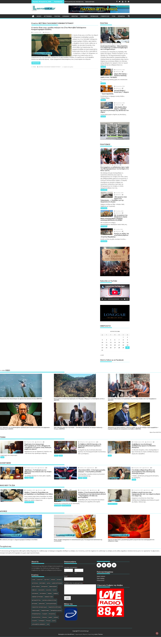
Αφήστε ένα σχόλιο (68, 67)
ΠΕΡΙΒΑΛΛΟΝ (94, 16)
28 (119, 347)
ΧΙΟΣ (48, 624)
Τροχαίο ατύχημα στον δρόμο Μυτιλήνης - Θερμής (90, 1)
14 (119, 342)
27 (115, 347)
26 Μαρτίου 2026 (83, 442)
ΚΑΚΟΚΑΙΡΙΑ (41, 590)
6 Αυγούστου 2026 (106, 44)
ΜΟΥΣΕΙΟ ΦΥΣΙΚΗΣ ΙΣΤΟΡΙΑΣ (49, 600)
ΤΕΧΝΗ (34, 67)
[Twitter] (109, 565)
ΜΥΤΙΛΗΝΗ (34, 603)
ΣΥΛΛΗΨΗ (34, 620)
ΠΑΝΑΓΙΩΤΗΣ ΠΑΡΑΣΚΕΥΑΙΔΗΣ (39, 607)
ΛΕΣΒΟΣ (39, 16)
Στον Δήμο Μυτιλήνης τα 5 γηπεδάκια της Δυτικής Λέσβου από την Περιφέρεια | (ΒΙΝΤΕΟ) (132, 399)
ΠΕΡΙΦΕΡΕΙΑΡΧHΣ (36, 614)
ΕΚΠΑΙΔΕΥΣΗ (44, 586)
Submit (67, 598)
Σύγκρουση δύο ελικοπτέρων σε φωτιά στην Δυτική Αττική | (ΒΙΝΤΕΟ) (21, 398)
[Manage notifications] (157, 633)
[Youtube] (114, 565)
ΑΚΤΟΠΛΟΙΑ (35, 583)
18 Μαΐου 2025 (83, 467)
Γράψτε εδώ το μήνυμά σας (74, 583)
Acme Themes (98, 634)
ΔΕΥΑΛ (48, 583)
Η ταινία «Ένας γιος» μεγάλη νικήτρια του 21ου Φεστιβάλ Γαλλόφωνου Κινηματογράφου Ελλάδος (58, 28)
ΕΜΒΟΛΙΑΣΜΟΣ (53, 586)
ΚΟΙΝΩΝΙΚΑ (66, 16)
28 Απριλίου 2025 (137, 467)
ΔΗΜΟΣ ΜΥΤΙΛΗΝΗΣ (57, 583)
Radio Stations (101, 576)
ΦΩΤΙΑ (54, 620)
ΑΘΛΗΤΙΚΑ (75, 16)
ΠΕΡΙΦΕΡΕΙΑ (121, 16)
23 (127, 345)
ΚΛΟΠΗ (55, 590)
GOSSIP (26, 477)
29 (123, 347)
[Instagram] (104, 565)
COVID (33, 579)
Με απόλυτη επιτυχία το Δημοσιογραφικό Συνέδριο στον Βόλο (18, 539)
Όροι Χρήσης (100, 578)
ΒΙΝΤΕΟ (56, 455)
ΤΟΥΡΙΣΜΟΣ (41, 620)
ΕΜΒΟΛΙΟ (34, 590)
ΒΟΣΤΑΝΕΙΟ (42, 583)
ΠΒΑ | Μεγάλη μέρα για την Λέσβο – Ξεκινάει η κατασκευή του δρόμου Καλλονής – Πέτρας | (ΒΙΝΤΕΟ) (78, 428)
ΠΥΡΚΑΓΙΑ (44, 617)
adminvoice (47, 32)
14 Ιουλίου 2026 (119, 211)
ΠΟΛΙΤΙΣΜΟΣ (84, 16)
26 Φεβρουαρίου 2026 (31, 467)
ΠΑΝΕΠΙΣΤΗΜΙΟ (45, 610)
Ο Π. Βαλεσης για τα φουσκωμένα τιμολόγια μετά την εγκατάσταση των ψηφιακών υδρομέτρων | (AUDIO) (25, 428)
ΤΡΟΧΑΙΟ (48, 620)
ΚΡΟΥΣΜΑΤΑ (43, 593)
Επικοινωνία (100, 580)
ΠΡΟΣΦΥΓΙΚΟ (52, 614)
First (65, 573)
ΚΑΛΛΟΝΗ (48, 590)
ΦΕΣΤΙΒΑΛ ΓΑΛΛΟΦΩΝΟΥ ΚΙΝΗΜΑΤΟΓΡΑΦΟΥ (50, 67)
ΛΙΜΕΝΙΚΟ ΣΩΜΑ (49, 597)
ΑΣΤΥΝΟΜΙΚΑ (48, 16)
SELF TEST (46, 579)
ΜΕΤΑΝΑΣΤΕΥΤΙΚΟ (36, 600)
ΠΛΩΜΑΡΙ (44, 614)
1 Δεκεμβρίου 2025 (30, 490)
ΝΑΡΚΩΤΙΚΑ (42, 603)
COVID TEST (40, 579)
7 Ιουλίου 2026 (119, 229)
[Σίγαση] (125, 299)
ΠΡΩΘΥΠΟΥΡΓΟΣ (36, 617)
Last (76, 573)
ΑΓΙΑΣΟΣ (53, 579)
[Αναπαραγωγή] (102, 299)
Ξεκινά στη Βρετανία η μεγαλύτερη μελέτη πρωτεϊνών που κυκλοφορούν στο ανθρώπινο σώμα (131, 540)
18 (106, 345)
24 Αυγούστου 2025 (138, 490)
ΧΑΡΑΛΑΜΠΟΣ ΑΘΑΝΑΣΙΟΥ (38, 624)
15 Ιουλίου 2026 (119, 192)
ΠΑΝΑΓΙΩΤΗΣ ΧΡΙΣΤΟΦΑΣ (54, 607)
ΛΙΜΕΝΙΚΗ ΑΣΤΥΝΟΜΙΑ (37, 597)
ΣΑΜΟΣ (50, 617)
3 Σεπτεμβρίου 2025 (84, 490)
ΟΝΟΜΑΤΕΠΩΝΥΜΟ (71, 567)
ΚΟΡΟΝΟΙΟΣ (35, 593)
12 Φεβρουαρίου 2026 (138, 442)
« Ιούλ (102, 355)
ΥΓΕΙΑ (113, 16)
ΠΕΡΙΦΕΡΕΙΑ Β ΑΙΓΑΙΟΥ (56, 610)
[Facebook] (99, 565)
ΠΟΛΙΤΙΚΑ (57, 16)
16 (127, 342)
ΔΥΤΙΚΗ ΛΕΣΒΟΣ (36, 586)
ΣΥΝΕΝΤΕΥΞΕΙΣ (105, 16)
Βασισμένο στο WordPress (66, 634)
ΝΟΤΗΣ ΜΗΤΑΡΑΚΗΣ (51, 603)
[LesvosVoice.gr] (33, 16)
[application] (115, 292)
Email (66, 576)
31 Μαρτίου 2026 (29, 442)
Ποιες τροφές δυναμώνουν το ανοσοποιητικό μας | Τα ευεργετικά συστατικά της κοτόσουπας (78, 540)
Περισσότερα (36, 63)
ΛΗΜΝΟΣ (55, 593)
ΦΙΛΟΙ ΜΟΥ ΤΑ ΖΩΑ (29, 502)
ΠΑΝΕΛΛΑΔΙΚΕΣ (36, 610)
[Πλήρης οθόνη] (127, 299)
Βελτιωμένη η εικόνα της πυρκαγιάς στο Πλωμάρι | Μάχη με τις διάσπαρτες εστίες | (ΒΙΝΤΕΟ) (79, 399)
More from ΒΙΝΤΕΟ (155, 432)
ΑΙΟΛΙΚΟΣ (59, 579)
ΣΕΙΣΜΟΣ (56, 617)
